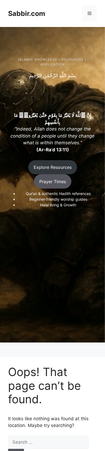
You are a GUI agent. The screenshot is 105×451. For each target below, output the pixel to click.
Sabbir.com (26, 13)
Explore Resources (53, 167)
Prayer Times (52, 181)
